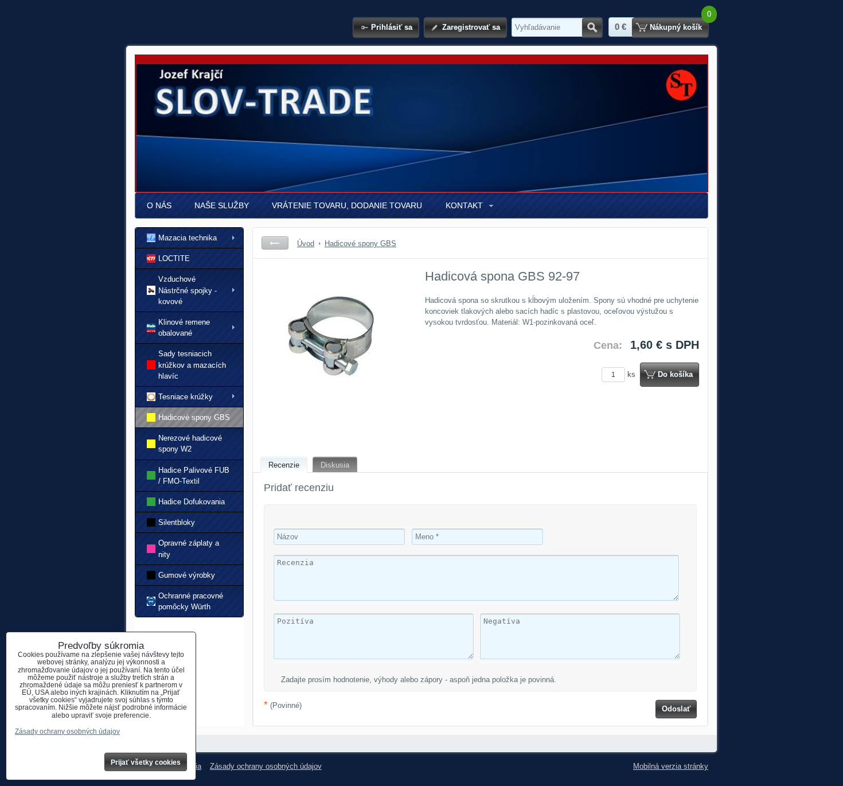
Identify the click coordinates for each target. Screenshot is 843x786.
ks (632, 374)
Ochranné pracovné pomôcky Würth (190, 601)
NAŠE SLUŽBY (221, 205)
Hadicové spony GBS (194, 417)
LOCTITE (174, 258)
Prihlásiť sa (391, 27)
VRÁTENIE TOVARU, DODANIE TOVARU (347, 205)
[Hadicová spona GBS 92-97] (333, 353)
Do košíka (675, 374)
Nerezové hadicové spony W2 (190, 443)
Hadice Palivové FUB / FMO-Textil (193, 475)
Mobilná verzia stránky (670, 766)
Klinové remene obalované (184, 327)
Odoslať (676, 709)
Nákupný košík (676, 27)
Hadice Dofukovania (191, 501)
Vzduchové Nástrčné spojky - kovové (187, 290)
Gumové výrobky (186, 575)
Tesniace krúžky (185, 396)
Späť (275, 243)
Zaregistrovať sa (471, 27)
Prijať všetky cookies (146, 762)
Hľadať (592, 27)
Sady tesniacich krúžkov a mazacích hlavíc (192, 364)
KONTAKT (464, 205)
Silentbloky (176, 522)
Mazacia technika (187, 238)
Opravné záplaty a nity (188, 548)
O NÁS (159, 205)
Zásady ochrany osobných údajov (266, 766)
